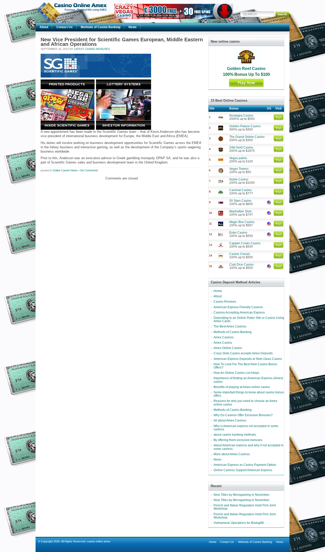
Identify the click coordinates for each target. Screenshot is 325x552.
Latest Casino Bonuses (92, 48)
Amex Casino (223, 342)
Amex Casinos (224, 337)
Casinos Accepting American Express (239, 312)
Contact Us (64, 27)
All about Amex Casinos (230, 420)
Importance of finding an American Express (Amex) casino (248, 379)
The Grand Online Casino (247, 137)
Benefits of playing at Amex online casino (242, 387)
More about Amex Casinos (232, 454)
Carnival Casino (240, 190)
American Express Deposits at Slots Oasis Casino (248, 359)
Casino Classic (239, 254)
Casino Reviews (225, 301)
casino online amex (98, 541)
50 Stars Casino (240, 201)
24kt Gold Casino (241, 147)
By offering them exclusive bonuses (238, 440)
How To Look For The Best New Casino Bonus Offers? (245, 365)
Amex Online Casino (228, 348)
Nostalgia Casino (241, 115)
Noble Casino (238, 179)
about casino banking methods (235, 434)
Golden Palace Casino (245, 126)
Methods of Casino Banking (100, 27)
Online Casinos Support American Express (243, 470)
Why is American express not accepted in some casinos (246, 427)
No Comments (89, 170)
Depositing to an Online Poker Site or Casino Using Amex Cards (249, 319)
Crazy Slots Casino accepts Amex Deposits (243, 353)
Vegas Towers (239, 169)
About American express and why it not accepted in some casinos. (249, 447)
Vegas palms (238, 158)
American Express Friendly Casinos (238, 307)
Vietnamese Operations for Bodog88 (239, 523)
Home (218, 291)
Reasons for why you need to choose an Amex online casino (245, 402)
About (44, 27)
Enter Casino (238, 232)
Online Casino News (65, 170)
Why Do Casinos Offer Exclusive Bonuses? (243, 415)
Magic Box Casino (241, 222)
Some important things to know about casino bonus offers (249, 394)
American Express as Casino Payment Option (245, 465)
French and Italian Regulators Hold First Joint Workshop (245, 507)
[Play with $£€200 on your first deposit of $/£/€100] (173, 18)
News (132, 27)
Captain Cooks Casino (245, 243)
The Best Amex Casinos (230, 326)
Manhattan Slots (240, 211)
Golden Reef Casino (246, 68)
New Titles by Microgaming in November (241, 494)
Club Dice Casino (241, 264)
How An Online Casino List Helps (236, 373)
